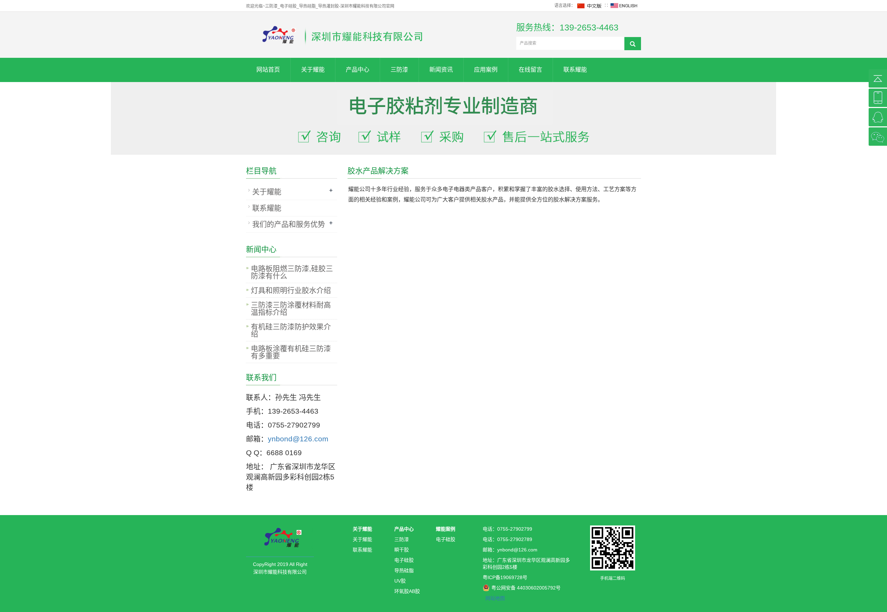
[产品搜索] (632, 43)
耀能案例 (445, 529)
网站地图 (495, 598)
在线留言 (530, 69)
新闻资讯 (441, 69)
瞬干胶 (401, 549)
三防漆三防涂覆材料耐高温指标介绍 (291, 308)
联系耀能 (575, 69)
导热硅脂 (404, 570)
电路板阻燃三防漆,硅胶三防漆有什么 (292, 272)
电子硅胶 (404, 560)
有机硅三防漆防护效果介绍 (291, 330)
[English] (624, 5)
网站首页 (268, 69)
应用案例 (486, 69)
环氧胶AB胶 (407, 591)
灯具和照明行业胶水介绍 (291, 290)
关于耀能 (313, 69)
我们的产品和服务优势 (288, 224)
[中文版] (589, 5)
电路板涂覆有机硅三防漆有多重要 (291, 352)
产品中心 (357, 69)
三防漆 (399, 69)
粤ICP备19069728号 (505, 577)
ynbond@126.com (298, 439)
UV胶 (400, 581)
